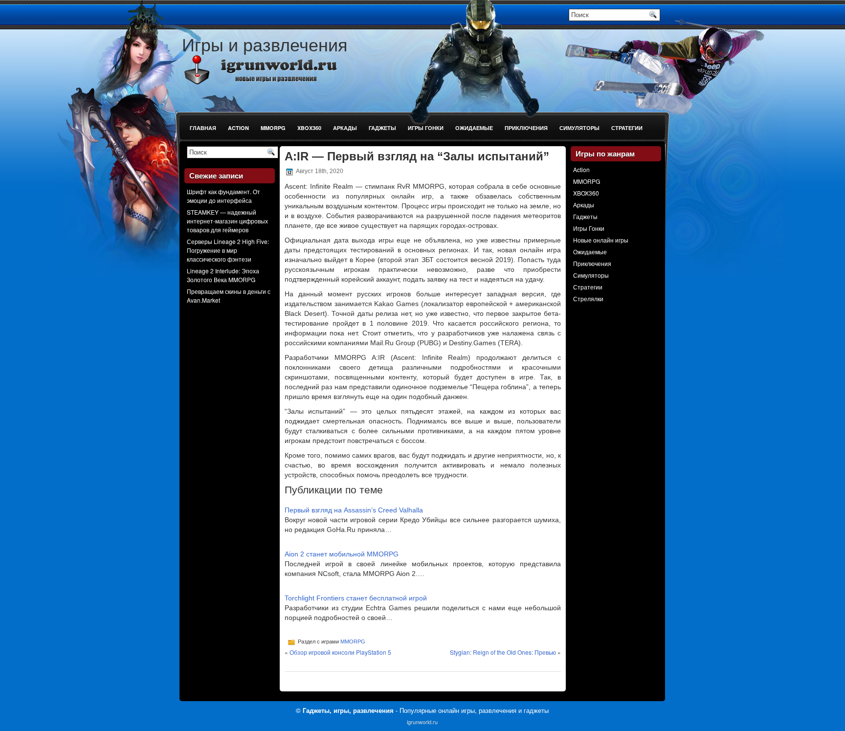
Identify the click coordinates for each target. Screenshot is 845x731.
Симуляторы (579, 128)
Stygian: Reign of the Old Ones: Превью (503, 652)
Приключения (526, 128)
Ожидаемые (474, 128)
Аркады (345, 128)
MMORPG (273, 128)
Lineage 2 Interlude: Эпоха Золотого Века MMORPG (223, 275)
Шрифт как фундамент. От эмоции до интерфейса (223, 195)
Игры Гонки (426, 128)
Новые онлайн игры (600, 240)
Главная (203, 128)
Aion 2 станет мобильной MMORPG (342, 554)
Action (238, 128)
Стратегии (627, 128)
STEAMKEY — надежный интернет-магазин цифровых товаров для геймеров (227, 221)
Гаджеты (382, 128)
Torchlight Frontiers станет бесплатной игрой (356, 598)
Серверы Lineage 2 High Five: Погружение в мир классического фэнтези (228, 250)
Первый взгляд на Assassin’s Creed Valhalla (354, 510)
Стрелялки (588, 298)
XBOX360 (309, 128)
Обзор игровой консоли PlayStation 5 (340, 652)
